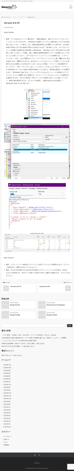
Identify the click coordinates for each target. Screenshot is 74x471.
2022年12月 (7, 393)
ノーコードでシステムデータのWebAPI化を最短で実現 (19, 340)
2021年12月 (7, 427)
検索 (70, 325)
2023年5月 (7, 387)
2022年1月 (6, 424)
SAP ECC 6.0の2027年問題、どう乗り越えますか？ (18, 346)
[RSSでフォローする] (39, 455)
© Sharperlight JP (31, 468)
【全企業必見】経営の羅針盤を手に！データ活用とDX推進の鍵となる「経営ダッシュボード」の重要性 (34, 338)
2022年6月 (7, 410)
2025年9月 (7, 370)
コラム (5, 442)
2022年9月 (7, 401)
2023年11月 (7, 384)
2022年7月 (6, 407)
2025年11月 (7, 365)
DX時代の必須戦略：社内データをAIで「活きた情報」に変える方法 (23, 343)
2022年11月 (7, 396)
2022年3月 (7, 418)
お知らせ (6, 439)
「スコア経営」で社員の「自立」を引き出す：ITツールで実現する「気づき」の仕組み (29, 335)
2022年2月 (7, 421)
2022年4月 (7, 415)
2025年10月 (7, 367)
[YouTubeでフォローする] (34, 455)
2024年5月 (7, 379)
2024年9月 (7, 373)
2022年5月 (7, 412)
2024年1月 (6, 381)
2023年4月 (7, 390)
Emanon (46, 468)
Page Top (37, 463)
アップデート (7, 436)
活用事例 (6, 445)
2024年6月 (7, 376)
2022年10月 (7, 398)
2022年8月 (7, 404)
